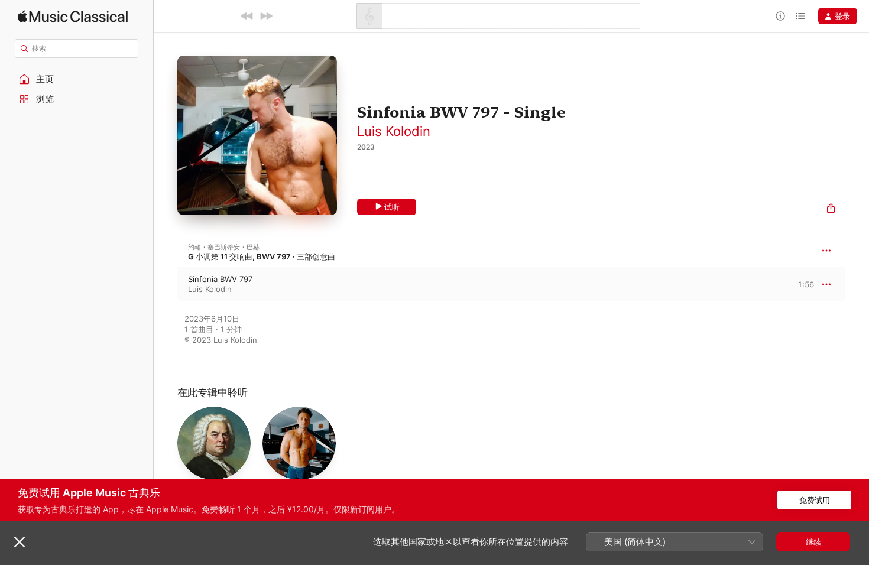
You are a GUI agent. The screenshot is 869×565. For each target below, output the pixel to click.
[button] (76, 79)
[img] (73, 16)
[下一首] (266, 16)
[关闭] (19, 542)
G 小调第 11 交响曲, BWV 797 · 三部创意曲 (261, 256)
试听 (392, 207)
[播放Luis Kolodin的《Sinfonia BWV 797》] (165, 284)
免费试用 (814, 500)
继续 (813, 542)
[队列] (800, 16)
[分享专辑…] (831, 209)
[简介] (780, 16)
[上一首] (247, 16)
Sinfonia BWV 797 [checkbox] (220, 279)
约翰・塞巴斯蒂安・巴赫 (224, 247)
